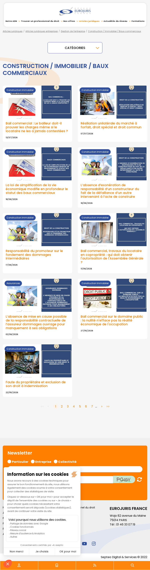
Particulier (20, 461)
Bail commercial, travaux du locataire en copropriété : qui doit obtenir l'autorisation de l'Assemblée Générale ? (112, 257)
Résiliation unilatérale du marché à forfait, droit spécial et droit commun (111, 125)
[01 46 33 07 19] (57, 565)
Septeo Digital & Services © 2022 (124, 557)
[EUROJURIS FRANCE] (75, 11)
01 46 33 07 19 (125, 524)
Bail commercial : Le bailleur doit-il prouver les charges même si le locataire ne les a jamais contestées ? (37, 127)
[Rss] (95, 565)
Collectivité (67, 461)
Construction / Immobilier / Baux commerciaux (114, 31)
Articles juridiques (89, 21)
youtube (84, 543)
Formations (138, 21)
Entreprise (43, 461)
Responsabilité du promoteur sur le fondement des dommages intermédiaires (34, 255)
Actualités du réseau (115, 21)
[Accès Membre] (19, 565)
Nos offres (69, 21)
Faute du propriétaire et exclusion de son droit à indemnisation (36, 384)
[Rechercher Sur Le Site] (132, 565)
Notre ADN (11, 21)
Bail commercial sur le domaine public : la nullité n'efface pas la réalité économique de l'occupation (112, 320)
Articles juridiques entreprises (41, 31)
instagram (93, 543)
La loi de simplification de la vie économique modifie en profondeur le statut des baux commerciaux (37, 189)
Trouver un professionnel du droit (40, 21)
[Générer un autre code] (138, 479)
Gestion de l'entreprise (73, 31)
